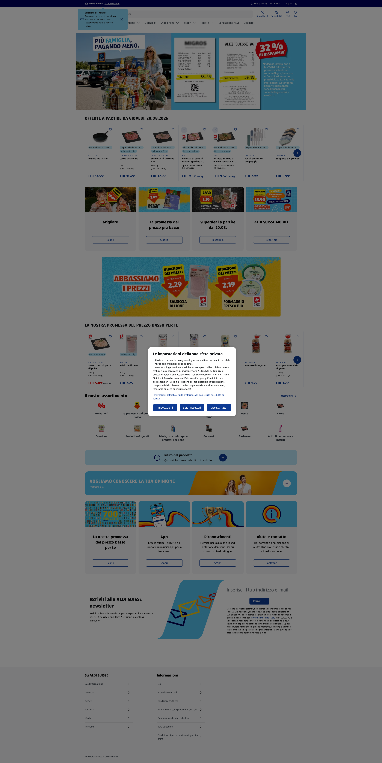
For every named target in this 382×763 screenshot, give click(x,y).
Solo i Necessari (192, 408)
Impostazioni (165, 408)
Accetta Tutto (218, 408)
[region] (192, 381)
